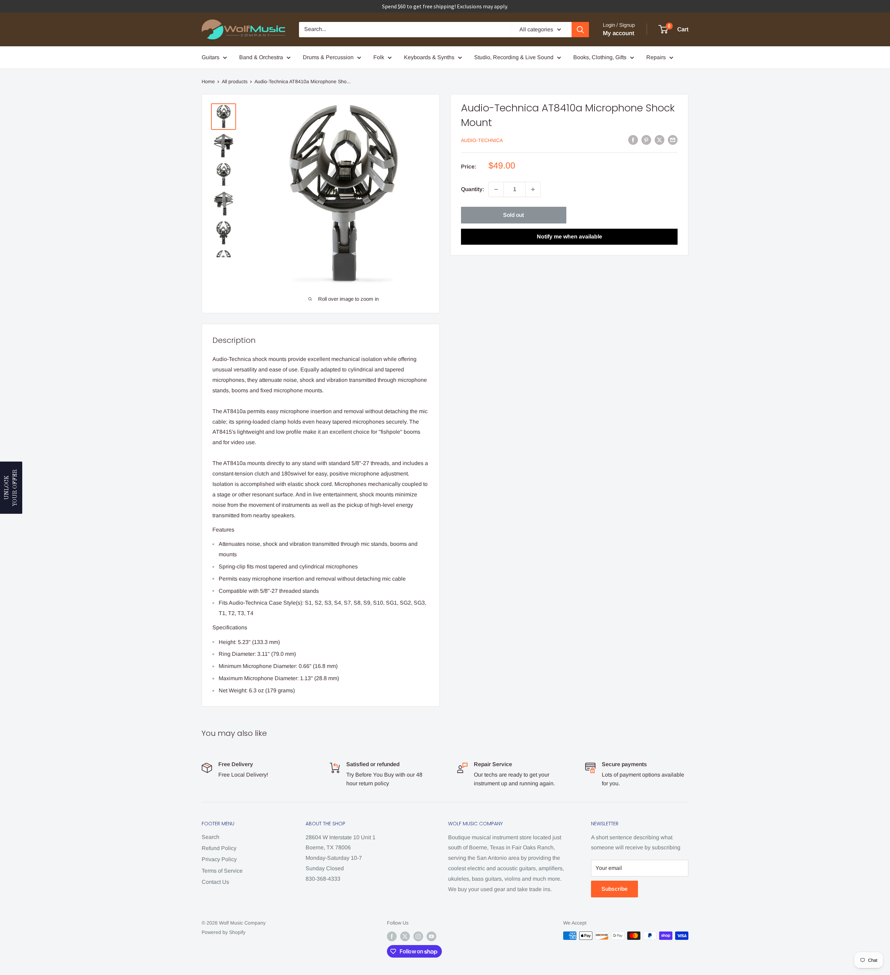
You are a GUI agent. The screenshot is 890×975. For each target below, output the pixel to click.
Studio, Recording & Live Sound (513, 57)
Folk (378, 57)
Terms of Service (222, 871)
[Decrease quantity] (496, 189)
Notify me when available (569, 236)
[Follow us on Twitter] (405, 936)
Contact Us (215, 882)
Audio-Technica (482, 140)
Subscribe (614, 889)
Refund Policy (219, 848)
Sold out (513, 215)
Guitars (210, 57)
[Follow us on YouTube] (431, 936)
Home (208, 81)
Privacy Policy (219, 859)
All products (235, 81)
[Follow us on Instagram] (418, 936)
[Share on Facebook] (633, 139)
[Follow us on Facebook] (392, 936)
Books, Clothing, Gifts (599, 57)
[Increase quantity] (533, 189)
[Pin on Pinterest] (646, 139)
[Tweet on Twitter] (659, 139)
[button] (11, 488)
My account (618, 33)
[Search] (580, 29)
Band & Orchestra (261, 57)
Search (210, 837)
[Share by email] (673, 139)
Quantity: (472, 189)
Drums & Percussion (328, 57)
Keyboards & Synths (429, 57)
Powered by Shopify (223, 932)
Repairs (656, 57)
